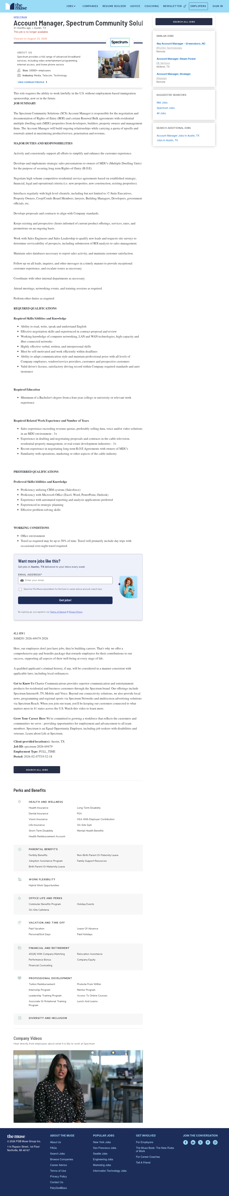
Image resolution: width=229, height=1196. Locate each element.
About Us (55, 1142)
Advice (135, 6)
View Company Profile (31, 82)
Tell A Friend (143, 1162)
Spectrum (20, 17)
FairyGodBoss (58, 1188)
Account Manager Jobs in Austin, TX (178, 135)
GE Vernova (163, 62)
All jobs (161, 113)
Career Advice (58, 1165)
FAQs (53, 1148)
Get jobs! (65, 600)
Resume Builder (114, 6)
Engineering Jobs (103, 1159)
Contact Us (56, 1182)
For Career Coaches (148, 1156)
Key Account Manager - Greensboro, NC (181, 43)
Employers (198, 6)
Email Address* (30, 574)
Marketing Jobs (102, 1165)
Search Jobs (57, 1153)
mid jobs (162, 102)
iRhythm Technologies (169, 47)
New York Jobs (102, 1142)
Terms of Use (58, 1170)
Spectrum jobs (166, 107)
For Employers (144, 1142)
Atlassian (161, 78)
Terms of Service (58, 612)
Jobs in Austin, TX (167, 140)
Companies (90, 6)
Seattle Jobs (100, 1153)
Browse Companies (61, 1159)
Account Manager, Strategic (174, 73)
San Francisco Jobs (104, 1148)
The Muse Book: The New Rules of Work (155, 1149)
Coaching (152, 6)
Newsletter (172, 6)
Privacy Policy (75, 612)
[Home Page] (16, 7)
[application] (78, 1086)
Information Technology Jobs (110, 1170)
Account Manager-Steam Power (176, 58)
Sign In (218, 6)
